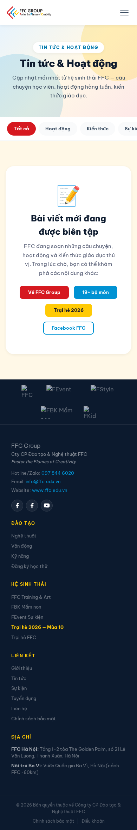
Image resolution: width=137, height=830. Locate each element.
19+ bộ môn (95, 292)
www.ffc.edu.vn (49, 490)
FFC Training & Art (31, 597)
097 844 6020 (57, 473)
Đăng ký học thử (29, 566)
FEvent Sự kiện (27, 617)
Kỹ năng (20, 556)
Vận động (21, 546)
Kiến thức (98, 128)
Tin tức (18, 678)
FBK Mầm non (26, 607)
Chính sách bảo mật (33, 718)
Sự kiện (19, 688)
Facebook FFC (68, 328)
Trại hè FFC (23, 637)
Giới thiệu (21, 668)
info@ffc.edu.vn (43, 481)
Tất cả (21, 128)
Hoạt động (58, 128)
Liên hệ (19, 708)
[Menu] (124, 12)
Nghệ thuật (24, 536)
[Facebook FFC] (17, 506)
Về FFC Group (44, 292)
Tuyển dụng (23, 698)
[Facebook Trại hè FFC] (32, 506)
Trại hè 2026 (69, 310)
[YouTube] (47, 506)
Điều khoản (93, 821)
